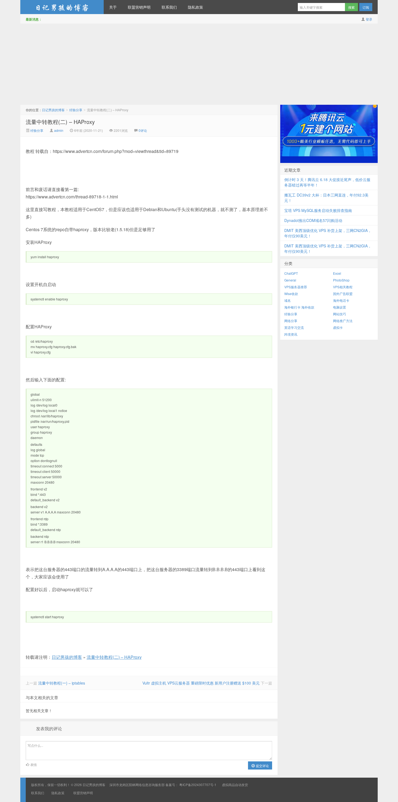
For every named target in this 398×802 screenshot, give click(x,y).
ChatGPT (291, 273)
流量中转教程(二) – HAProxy (60, 122)
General (290, 280)
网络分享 (290, 320)
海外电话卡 (341, 300)
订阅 (366, 7)
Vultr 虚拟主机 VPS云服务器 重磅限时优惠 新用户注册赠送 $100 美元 (201, 683)
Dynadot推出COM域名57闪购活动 (313, 220)
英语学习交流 (294, 327)
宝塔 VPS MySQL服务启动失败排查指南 (318, 210)
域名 (287, 300)
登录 (369, 19)
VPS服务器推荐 (295, 286)
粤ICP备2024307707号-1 (197, 784)
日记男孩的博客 (62, 7)
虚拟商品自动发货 (235, 784)
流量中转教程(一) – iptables (61, 683)
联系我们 (169, 7)
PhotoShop (341, 280)
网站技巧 (339, 314)
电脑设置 (339, 307)
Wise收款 (291, 293)
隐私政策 (195, 7)
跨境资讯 (290, 334)
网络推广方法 (343, 320)
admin (58, 130)
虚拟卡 (338, 327)
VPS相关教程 (343, 286)
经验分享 (75, 109)
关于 (113, 7)
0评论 (143, 130)
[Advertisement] (199, 64)
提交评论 (262, 765)
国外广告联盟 (343, 293)
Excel (337, 273)
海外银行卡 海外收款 (299, 307)
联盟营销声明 (139, 7)
